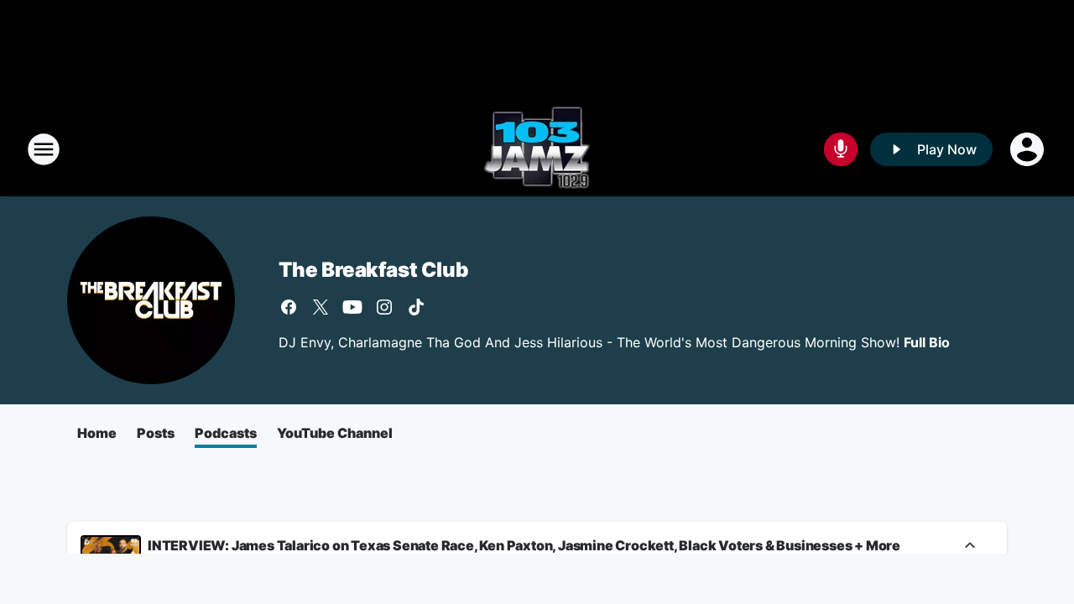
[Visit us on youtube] (352, 307)
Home (97, 432)
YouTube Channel (335, 432)
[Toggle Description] (970, 546)
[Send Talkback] (841, 149)
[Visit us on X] (320, 307)
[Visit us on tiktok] (416, 307)
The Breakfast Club (373, 270)
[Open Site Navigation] (43, 149)
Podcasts (226, 432)
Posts (156, 432)
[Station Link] (537, 149)
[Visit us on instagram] (384, 307)
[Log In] (1028, 149)
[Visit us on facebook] (289, 307)
